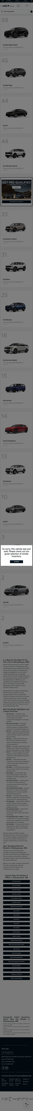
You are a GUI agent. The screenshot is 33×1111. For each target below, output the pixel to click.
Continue (16, 561)
